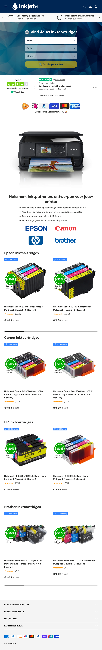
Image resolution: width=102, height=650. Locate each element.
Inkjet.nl (13, 643)
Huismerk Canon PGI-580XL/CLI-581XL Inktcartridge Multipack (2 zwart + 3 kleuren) (73, 394)
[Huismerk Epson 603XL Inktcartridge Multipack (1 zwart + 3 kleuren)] (75, 280)
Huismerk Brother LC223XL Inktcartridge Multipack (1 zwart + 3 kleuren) (74, 562)
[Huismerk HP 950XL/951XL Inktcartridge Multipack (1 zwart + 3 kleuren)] (26, 450)
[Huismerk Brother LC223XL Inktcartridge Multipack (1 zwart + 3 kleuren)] (75, 534)
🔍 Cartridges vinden (51, 64)
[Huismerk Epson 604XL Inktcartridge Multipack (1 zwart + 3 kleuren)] (26, 280)
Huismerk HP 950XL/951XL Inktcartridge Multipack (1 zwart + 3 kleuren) (25, 478)
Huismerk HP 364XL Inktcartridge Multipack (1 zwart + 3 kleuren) (70, 478)
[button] (96, 6)
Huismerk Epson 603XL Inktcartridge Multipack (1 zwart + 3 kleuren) (72, 308)
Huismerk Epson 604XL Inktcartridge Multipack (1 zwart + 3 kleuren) (23, 308)
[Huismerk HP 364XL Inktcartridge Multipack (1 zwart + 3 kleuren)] (75, 450)
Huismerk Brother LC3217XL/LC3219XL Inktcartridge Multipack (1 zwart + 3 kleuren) (24, 563)
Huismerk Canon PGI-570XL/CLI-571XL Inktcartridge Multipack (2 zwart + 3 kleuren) (24, 394)
